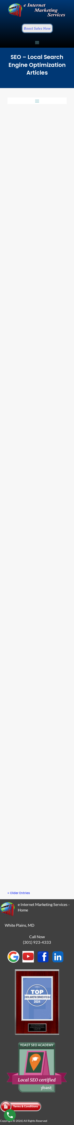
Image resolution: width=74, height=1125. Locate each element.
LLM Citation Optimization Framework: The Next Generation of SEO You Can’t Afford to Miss (34, 299)
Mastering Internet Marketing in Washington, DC (36, 685)
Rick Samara (26, 175)
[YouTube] (29, 961)
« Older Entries (18, 893)
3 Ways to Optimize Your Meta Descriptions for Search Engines (37, 811)
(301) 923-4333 (37, 942)
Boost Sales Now (37, 28)
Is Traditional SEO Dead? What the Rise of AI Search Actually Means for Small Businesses (35, 167)
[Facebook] (44, 961)
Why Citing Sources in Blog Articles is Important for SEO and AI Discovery (34, 431)
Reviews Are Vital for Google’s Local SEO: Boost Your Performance (35, 556)
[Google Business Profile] (14, 961)
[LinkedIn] (59, 961)
